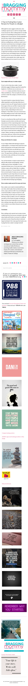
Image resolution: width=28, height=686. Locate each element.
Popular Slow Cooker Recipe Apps (9, 77)
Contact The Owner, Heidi (8, 654)
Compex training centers (8, 433)
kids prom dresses (6, 483)
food (9, 226)
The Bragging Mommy (17, 681)
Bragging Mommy (14, 7)
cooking (5, 226)
